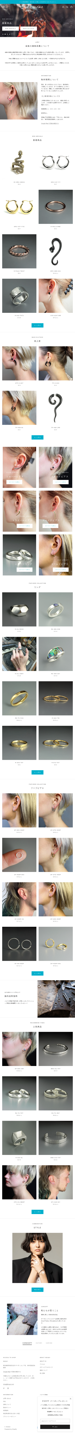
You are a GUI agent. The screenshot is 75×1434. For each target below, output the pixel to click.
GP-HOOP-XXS (56, 963)
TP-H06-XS (19, 427)
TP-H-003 (55, 383)
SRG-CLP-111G (19, 226)
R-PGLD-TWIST (19, 271)
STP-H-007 (19, 383)
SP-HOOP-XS (19, 919)
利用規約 (5, 1410)
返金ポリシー (7, 1407)
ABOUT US (43, 1361)
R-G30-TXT (19, 762)
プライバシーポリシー (9, 1416)
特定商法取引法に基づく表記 (11, 1413)
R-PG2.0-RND (56, 226)
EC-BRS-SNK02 (19, 182)
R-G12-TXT (56, 762)
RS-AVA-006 (55, 629)
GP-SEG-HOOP (55, 919)
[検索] (67, 7)
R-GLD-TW (55, 718)
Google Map (6, 1371)
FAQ (4, 1401)
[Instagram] (8, 1388)
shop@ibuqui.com (8, 1384)
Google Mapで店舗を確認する (50, 123)
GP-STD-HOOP (55, 874)
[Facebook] (3, 1388)
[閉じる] (70, 1399)
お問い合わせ (7, 1398)
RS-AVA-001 (55, 673)
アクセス (42, 1364)
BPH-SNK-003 (56, 271)
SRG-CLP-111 (55, 182)
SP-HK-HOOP (19, 963)
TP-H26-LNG (55, 427)
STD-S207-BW (56, 315)
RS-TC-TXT (19, 1113)
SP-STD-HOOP (55, 830)
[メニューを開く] (4, 7)
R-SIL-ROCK (19, 629)
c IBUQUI (8, 1426)
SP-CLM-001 (55, 1202)
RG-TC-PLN (19, 718)
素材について (43, 1370)
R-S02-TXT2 (19, 315)
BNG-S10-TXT (56, 1157)
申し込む (55, 1426)
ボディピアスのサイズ (46, 1367)
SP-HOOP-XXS (19, 874)
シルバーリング (9, 28)
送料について (7, 1404)
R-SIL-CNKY (19, 673)
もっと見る (37, 325)
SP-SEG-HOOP (19, 830)
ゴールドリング (25, 28)
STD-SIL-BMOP (19, 1202)
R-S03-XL (19, 1157)
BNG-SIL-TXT (55, 1068)
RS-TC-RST (56, 1113)
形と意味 (42, 1373)
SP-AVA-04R (19, 1068)
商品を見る (37, 1289)
